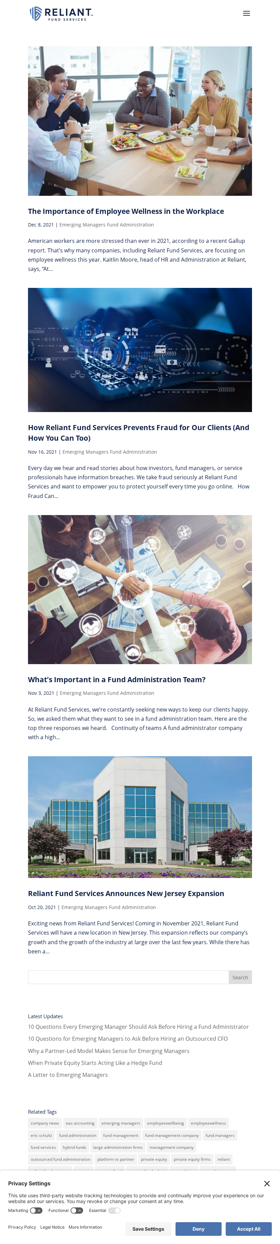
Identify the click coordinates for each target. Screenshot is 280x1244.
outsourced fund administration (60, 1159)
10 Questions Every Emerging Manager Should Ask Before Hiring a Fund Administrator (138, 1026)
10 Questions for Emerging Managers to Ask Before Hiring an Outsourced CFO (128, 1038)
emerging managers (120, 1123)
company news (45, 1123)
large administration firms (118, 1147)
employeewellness (208, 1123)
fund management (120, 1135)
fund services (43, 1147)
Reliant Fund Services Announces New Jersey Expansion (126, 893)
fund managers (220, 1135)
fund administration (77, 1135)
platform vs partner (115, 1159)
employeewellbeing (165, 1123)
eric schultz (41, 1135)
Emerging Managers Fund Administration (106, 224)
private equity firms (192, 1159)
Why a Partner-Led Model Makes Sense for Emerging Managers (109, 1051)
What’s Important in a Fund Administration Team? (117, 679)
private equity (154, 1159)
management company (172, 1147)
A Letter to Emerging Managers (68, 1075)
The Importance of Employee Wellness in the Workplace (126, 211)
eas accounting (80, 1123)
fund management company (172, 1135)
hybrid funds (74, 1147)
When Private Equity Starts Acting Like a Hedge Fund (95, 1063)
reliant (224, 1159)
